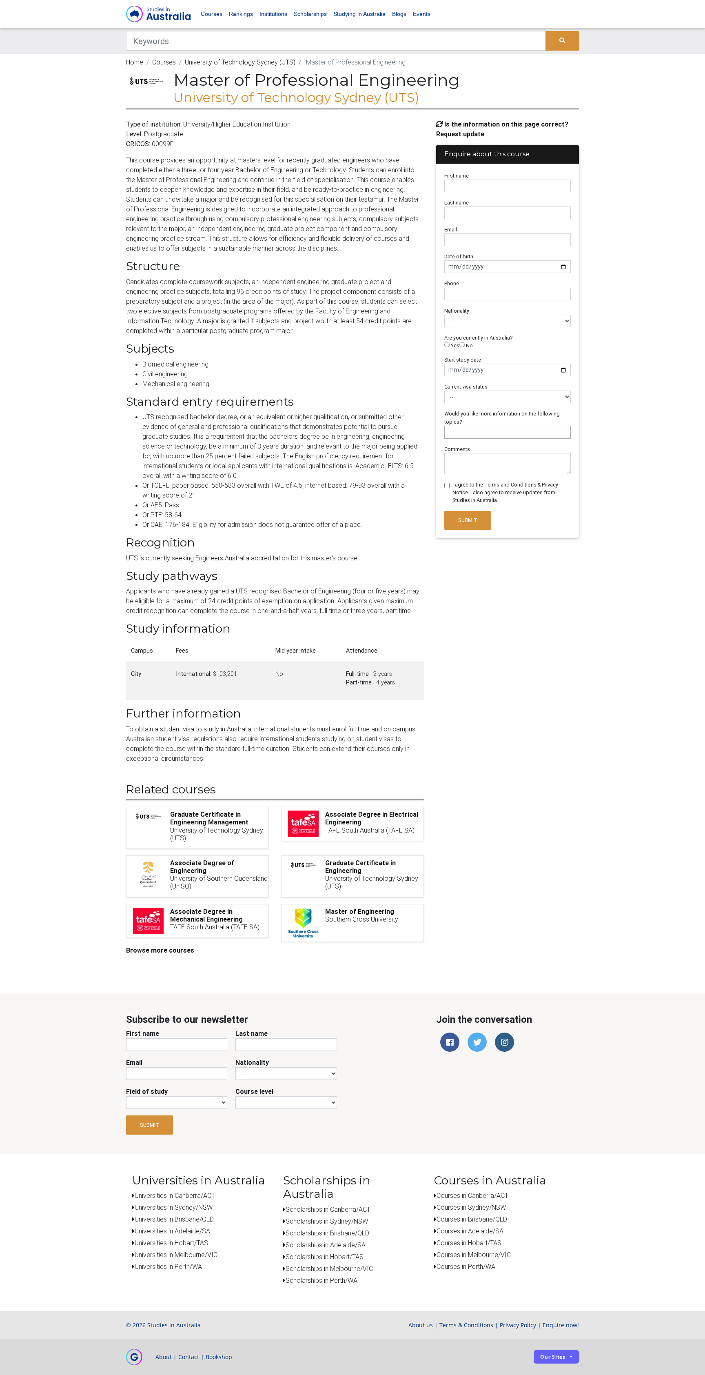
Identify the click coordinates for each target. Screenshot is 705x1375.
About (163, 1357)
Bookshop (219, 1357)
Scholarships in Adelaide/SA (326, 1245)
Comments (457, 449)
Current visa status (466, 386)
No (469, 345)
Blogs (399, 14)
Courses (211, 14)
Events (421, 14)
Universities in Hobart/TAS (171, 1243)
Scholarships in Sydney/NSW (327, 1221)
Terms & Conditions (466, 1325)
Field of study (147, 1091)
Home (134, 62)
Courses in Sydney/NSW (471, 1207)
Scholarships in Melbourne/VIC (329, 1268)
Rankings (241, 14)
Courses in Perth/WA (466, 1266)
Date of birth (458, 256)
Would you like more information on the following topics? (502, 417)
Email (450, 229)
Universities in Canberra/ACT (175, 1195)
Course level (254, 1091)
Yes (454, 345)
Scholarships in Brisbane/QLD (327, 1233)
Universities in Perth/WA (168, 1266)
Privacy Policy (518, 1325)
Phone (451, 283)
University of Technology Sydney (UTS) (240, 62)
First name (456, 175)
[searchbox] (449, 432)
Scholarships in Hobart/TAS (325, 1257)
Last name (456, 202)
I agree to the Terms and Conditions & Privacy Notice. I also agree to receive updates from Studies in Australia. (505, 492)
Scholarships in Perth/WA (321, 1280)
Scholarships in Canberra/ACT (328, 1209)
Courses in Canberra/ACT (472, 1195)
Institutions (273, 14)
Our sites (552, 1356)
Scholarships (310, 14)
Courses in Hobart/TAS (469, 1243)
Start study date (462, 359)
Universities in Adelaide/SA (172, 1231)
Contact (188, 1357)
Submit (467, 520)
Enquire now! (561, 1325)
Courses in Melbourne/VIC (474, 1255)
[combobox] (507, 432)
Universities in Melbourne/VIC (176, 1255)
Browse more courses (160, 950)
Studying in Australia (359, 14)
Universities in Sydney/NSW (174, 1207)
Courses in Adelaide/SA (470, 1231)
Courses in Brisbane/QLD (472, 1219)
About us (420, 1325)
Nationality (456, 310)
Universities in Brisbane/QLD (174, 1219)
